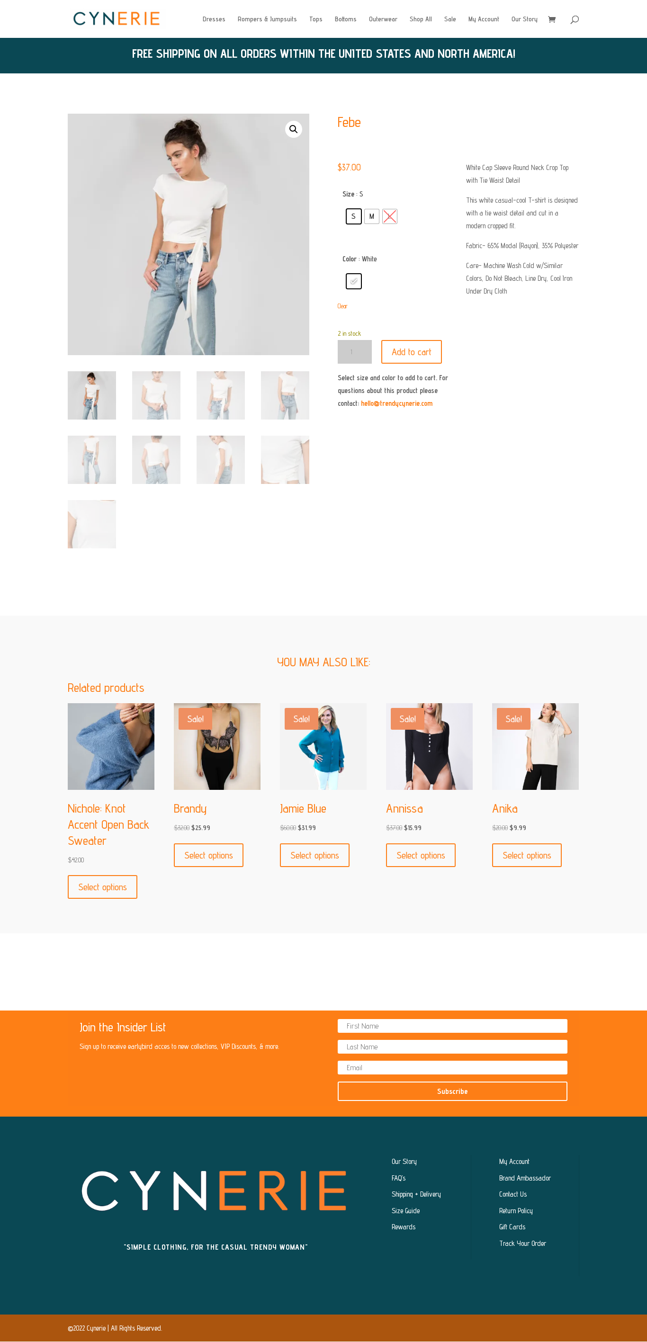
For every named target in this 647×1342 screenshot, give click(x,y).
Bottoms (346, 19)
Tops (316, 19)
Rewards (403, 1227)
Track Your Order (522, 1243)
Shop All (421, 19)
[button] (293, 129)
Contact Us (513, 1194)
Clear (343, 306)
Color (349, 259)
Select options (102, 887)
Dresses (214, 19)
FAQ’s (398, 1178)
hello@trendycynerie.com (396, 403)
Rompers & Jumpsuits (267, 19)
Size (348, 194)
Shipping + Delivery (416, 1194)
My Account (483, 19)
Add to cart (411, 352)
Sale (450, 19)
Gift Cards (512, 1227)
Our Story (525, 19)
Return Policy (516, 1211)
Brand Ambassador (525, 1178)
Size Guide (406, 1211)
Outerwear (383, 19)
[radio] (354, 216)
